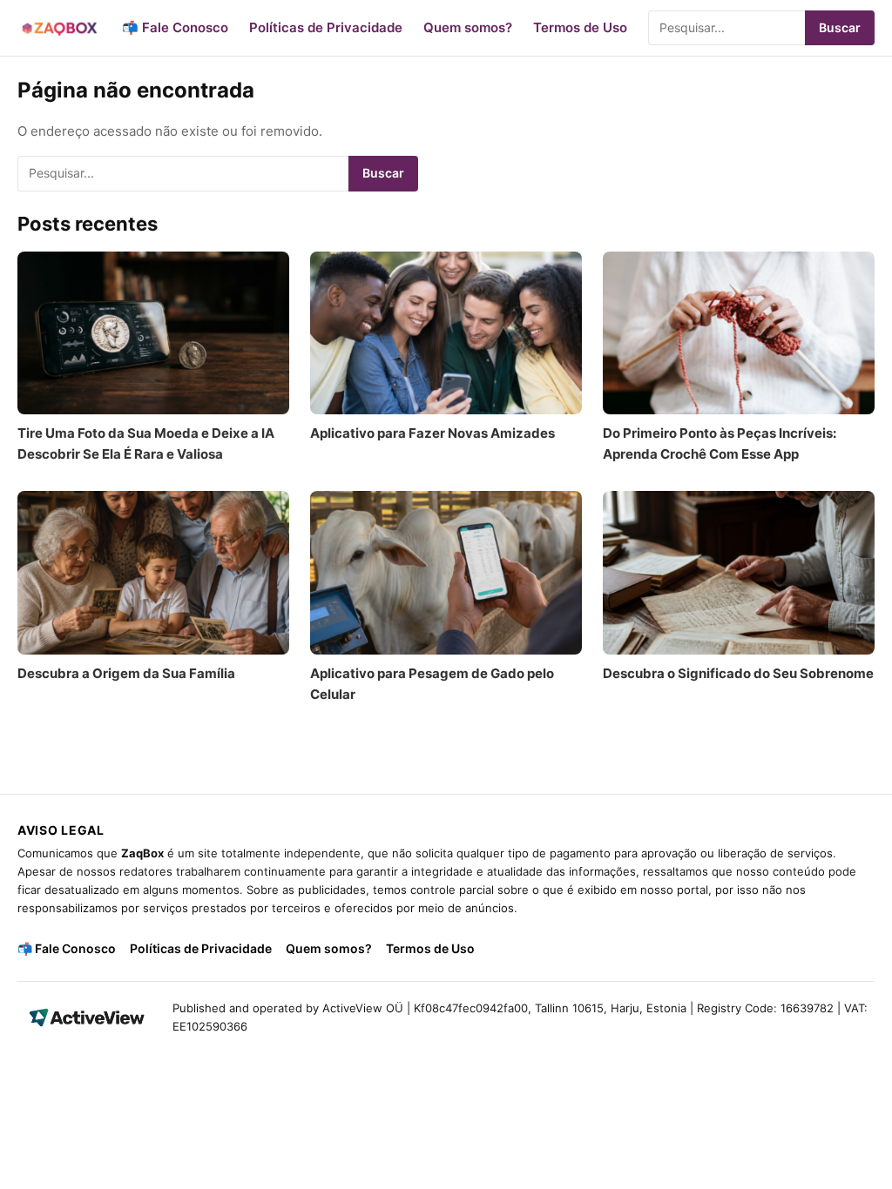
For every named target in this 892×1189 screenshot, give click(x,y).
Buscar (840, 27)
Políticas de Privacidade (325, 27)
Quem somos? (467, 27)
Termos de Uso (580, 27)
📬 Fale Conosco (175, 27)
